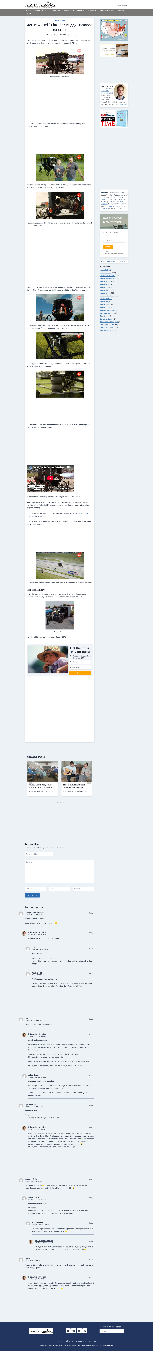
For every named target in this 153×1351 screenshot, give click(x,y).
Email (52, 889)
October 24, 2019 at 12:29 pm (37, 1279)
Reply (91, 913)
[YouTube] (68, 1330)
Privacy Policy (62, 1341)
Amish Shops (105, 307)
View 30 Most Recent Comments (113, 261)
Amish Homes (105, 293)
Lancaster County (106, 319)
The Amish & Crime (107, 325)
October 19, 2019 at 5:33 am (33, 1181)
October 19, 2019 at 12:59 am (33, 1107)
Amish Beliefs (105, 270)
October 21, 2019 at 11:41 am (40, 1224)
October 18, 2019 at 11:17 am (33, 1020)
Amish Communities (107, 276)
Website (77, 889)
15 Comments (72, 35)
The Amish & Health (107, 328)
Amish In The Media (107, 296)
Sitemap (79, 1341)
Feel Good (103, 316)
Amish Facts (104, 284)
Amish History (105, 290)
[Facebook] (73, 1330)
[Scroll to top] (148, 1344)
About (28, 14)
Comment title (31, 854)
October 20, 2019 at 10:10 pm (37, 1199)
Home (28, 11)
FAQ (113, 195)
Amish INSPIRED (106, 299)
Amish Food (104, 287)
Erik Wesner (49, 35)
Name (29, 889)
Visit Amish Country (107, 330)
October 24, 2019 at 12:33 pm (37, 1129)
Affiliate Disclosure (89, 1341)
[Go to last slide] (30, 781)
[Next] (89, 781)
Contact (71, 1341)
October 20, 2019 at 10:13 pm (37, 1077)
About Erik (123, 104)
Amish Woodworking (107, 310)
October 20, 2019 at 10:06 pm (40, 975)
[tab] (56, 802)
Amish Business (105, 273)
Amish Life (104, 302)
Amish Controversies (107, 279)
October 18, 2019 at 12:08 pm (37, 1036)
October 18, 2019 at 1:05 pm (40, 950)
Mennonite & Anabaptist (109, 322)
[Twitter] (79, 1330)
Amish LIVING (105, 305)
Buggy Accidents (106, 313)
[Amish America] (40, 4)
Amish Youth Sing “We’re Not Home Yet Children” (41, 786)
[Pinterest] (84, 1330)
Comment (30, 862)
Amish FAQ (57, 11)
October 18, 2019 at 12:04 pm (37, 934)
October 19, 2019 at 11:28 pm (33, 1261)
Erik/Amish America (37, 932)
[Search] (121, 1331)
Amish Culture (59, 20)
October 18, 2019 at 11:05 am (33, 914)
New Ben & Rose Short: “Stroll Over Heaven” (74, 786)
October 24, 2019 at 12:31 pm (44, 1243)
